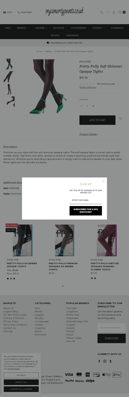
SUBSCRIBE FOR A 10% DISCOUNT (85, 211)
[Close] (103, 181)
